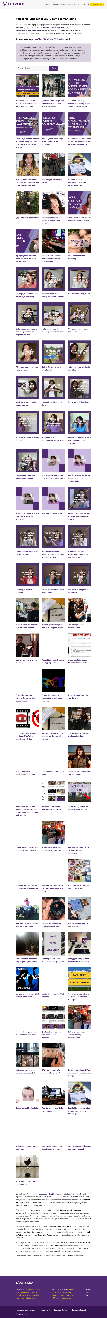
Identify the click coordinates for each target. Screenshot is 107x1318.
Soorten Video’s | (34, 1289)
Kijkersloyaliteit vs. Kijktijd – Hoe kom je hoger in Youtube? (27, 516)
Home (48, 4)
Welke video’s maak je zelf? (79, 294)
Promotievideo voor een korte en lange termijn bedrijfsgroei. (26, 698)
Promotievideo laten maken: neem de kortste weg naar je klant (78, 554)
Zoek (54, 68)
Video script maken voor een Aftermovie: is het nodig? (52, 220)
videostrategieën (28, 30)
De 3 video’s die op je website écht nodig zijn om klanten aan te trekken (79, 103)
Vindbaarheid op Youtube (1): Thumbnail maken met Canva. (53, 888)
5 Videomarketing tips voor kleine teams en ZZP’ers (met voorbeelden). (53, 103)
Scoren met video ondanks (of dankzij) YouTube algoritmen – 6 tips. (27, 736)
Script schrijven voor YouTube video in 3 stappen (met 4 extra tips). (53, 554)
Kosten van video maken (26, 1298)
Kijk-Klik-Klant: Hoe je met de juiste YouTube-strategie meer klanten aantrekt (27, 182)
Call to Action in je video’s (78, 402)
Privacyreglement (79, 1310)
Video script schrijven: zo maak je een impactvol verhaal (52, 736)
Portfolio (76, 4)
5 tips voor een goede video (27, 218)
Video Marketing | (23, 1292)
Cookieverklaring (60, 1310)
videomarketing (53, 27)
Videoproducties (32, 1295)
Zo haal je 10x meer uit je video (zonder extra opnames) (52, 141)
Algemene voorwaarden (26, 1310)
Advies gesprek (97, 4)
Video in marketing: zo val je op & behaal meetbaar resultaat (79, 440)
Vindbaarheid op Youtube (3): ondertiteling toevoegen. (78, 850)
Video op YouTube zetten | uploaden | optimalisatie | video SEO (79, 516)
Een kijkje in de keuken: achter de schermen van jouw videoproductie (26, 103)
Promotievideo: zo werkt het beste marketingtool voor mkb (52, 698)
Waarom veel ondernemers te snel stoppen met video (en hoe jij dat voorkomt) (79, 141)
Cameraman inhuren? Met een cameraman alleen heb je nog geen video (79, 1073)
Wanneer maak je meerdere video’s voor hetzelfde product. (77, 182)
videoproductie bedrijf (64, 1197)
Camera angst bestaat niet (27, 1108)
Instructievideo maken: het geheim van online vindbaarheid (79, 478)
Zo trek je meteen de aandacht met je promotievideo (76, 1035)
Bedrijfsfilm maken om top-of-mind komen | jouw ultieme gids (79, 1111)
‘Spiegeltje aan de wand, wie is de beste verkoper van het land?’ (26, 258)
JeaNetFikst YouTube (47, 39)
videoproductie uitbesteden (49, 1194)
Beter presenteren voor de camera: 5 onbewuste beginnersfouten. (27, 332)
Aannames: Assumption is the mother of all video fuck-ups (78, 997)
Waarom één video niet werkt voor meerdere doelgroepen (51, 258)
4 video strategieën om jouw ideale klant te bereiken (51, 1035)
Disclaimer (45, 1310)
